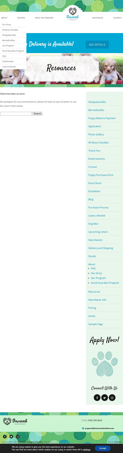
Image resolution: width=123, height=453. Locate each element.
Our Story (6, 24)
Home (91, 316)
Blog (90, 199)
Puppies (21, 18)
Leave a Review (9, 66)
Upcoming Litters (98, 231)
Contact (117, 18)
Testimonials (8, 61)
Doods (92, 256)
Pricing (92, 308)
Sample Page (95, 324)
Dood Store (94, 183)
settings (86, 449)
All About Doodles (10, 29)
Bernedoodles (8, 40)
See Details (97, 44)
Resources (97, 18)
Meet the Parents (44, 18)
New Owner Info (97, 299)
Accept (102, 448)
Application (94, 126)
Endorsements (96, 158)
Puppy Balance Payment (102, 118)
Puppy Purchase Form (100, 175)
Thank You (94, 150)
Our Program (8, 45)
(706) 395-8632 (95, 420)
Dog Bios (93, 223)
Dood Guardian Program (13, 50)
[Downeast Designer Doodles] (15, 425)
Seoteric (118, 442)
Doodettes (94, 191)
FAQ (4, 56)
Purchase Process (98, 207)
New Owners (95, 240)
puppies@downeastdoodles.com (99, 428)
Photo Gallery (96, 134)
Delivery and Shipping (100, 248)
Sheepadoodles (9, 35)
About (4, 18)
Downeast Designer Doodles (30, 442)
